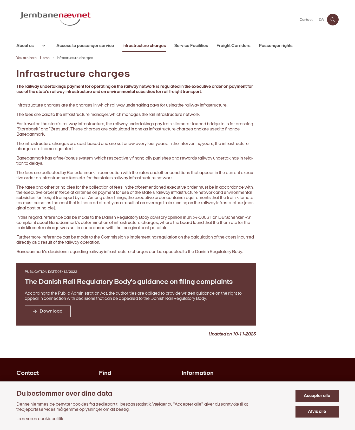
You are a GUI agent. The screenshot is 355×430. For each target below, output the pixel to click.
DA (321, 20)
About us (25, 46)
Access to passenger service (85, 46)
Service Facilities (191, 46)
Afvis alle (317, 411)
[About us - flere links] (43, 46)
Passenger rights (276, 46)
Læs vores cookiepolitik (39, 419)
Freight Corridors (233, 46)
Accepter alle (317, 396)
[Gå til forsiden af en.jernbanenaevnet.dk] (156, 19)
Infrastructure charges (144, 46)
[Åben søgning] (333, 19)
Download (51, 311)
